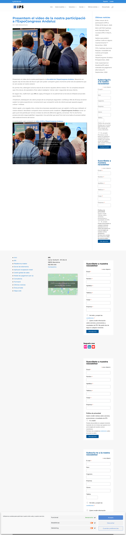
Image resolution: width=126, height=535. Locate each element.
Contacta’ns (52, 267)
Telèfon (100, 117)
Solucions (72, 7)
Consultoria (18, 279)
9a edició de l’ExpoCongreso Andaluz (60, 79)
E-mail (100, 89)
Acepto (110, 518)
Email (100, 170)
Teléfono (101, 190)
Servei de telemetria (21, 267)
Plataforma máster (20, 264)
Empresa (100, 106)
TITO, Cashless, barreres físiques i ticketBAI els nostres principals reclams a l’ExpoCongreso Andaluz (104, 52)
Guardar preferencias (111, 528)
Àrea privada (105, 7)
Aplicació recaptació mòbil (23, 270)
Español (105, 1)
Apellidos (101, 183)
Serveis (81, 7)
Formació (17, 282)
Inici (51, 7)
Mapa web (17, 291)
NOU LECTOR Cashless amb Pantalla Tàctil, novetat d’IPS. (103, 30)
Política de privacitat (104, 123)
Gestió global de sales (21, 273)
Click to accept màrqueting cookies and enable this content (49, 143)
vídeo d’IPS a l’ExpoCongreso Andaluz (49, 121)
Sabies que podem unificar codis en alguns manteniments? (103, 40)
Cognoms (101, 101)
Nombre (101, 177)
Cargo (100, 196)
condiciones (103, 236)
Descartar (110, 523)
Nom (99, 95)
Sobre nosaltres (59, 7)
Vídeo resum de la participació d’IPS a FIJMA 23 (102, 23)
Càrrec (100, 112)
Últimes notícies (92, 7)
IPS (15, 260)
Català (111, 1)
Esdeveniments (23, 25)
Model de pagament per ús (23, 276)
